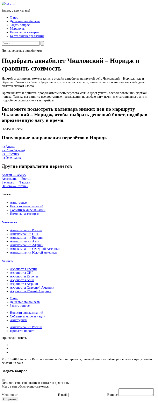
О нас (14, 17)
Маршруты (17, 28)
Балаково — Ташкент (17, 182)
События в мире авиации (27, 210)
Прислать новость (22, 331)
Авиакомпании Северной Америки (35, 248)
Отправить (9, 399)
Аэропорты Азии (22, 280)
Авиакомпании (9, 222)
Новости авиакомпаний (26, 206)
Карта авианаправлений (27, 36)
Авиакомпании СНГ (24, 234)
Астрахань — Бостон (16, 178)
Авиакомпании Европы (26, 237)
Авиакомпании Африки (26, 245)
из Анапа (8, 146)
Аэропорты (7, 261)
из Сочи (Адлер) (13, 150)
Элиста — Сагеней (15, 186)
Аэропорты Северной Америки (32, 287)
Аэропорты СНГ (21, 272)
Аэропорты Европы (24, 276)
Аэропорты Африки (24, 284)
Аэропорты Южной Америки (30, 291)
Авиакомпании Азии (25, 241)
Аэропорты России (23, 269)
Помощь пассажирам (24, 32)
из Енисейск (10, 154)
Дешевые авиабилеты (25, 21)
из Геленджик (11, 157)
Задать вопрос (20, 25)
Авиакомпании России (26, 230)
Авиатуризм (18, 202)
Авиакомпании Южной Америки (33, 252)
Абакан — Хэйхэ (14, 175)
